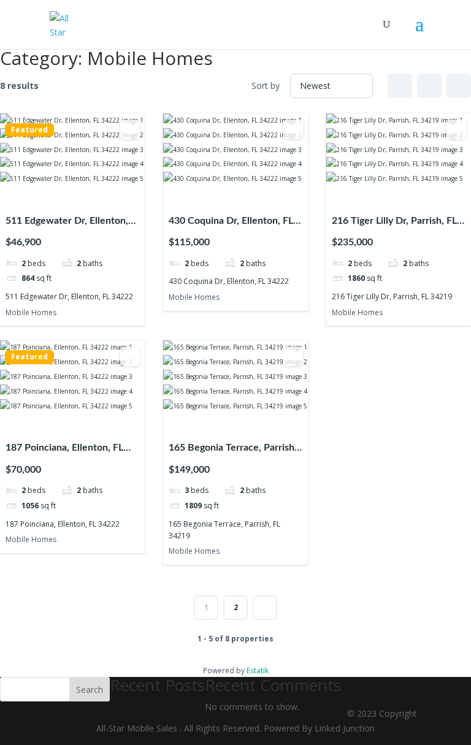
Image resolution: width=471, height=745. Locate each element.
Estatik (258, 670)
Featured (29, 130)
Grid (400, 86)
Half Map (458, 86)
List (429, 86)
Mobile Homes (31, 312)
